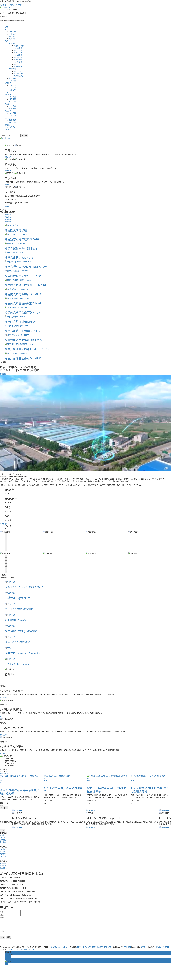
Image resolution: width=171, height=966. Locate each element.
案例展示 (8, 124)
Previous (4, 808)
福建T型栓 (18, 64)
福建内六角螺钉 (19, 73)
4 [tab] (6, 543)
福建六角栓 (18, 50)
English (7, 129)
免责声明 (166, 947)
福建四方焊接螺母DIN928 (20, 322)
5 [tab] (6, 546)
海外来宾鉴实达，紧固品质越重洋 (19, 789)
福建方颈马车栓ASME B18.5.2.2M (26, 267)
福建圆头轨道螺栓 (16, 230)
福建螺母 (12, 78)
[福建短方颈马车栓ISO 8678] (16, 234)
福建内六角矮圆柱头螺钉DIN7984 (25, 285)
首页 (6, 27)
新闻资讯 (8, 94)
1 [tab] (6, 534)
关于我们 (8, 29)
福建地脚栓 (18, 62)
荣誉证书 (12, 85)
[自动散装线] (49, 810)
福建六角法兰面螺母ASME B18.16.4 (27, 349)
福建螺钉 (12, 69)
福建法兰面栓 (19, 45)
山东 (32, 949)
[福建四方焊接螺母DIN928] (15, 316)
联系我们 (8, 118)
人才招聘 (12, 113)
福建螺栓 (12, 43)
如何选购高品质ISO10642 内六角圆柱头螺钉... (106, 789)
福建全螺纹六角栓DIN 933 (21, 248)
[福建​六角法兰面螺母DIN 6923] (16, 353)
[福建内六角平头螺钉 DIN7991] (16, 270)
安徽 (21, 949)
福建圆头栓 (18, 57)
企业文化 (12, 34)
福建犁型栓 (18, 66)
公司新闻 (12, 97)
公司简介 (12, 31)
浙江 (17, 949)
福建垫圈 (12, 80)
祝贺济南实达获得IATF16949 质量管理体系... (63, 789)
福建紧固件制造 (94, 947)
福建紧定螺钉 (19, 76)
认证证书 (12, 87)
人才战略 (12, 115)
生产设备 (12, 106)
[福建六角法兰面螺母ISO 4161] (16, 325)
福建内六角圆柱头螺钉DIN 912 (24, 303)
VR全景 (7, 92)
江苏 (14, 949)
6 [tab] (6, 549)
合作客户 (12, 127)
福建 (25, 949)
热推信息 (3, 4)
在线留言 (12, 122)
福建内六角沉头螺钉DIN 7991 (23, 312)
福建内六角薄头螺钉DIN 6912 (23, 294)
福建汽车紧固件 (82, 947)
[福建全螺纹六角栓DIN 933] (15, 243)
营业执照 (12, 38)
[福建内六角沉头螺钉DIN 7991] (16, 307)
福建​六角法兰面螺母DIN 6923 (23, 358)
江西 (28, 949)
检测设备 (12, 108)
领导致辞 (12, 36)
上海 (10, 949)
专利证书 (12, 90)
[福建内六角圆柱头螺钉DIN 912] (17, 298)
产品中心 (8, 41)
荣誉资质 (8, 83)
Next (2, 830)
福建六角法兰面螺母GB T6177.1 (25, 340)
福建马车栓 (18, 52)
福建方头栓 (18, 48)
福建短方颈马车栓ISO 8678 (22, 239)
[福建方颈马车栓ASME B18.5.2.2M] (18, 261)
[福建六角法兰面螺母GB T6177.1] (17, 334)
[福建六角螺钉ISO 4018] (14, 252)
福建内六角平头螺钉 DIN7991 (23, 276)
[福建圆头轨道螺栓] (12, 225)
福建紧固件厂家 (106, 947)
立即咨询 (3, 697)
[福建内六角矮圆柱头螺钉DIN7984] (18, 280)
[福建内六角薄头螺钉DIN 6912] (16, 289)
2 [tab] (6, 537)
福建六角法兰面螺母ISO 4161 (23, 331)
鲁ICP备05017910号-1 (58, 947)
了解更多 (8, 156)
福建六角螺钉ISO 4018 (19, 257)
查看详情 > (4, 523)
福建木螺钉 (18, 71)
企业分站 (11, 4)
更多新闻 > (4, 773)
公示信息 (12, 101)
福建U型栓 (18, 59)
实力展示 (8, 104)
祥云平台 (144, 947)
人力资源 (8, 111)
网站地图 (19, 4)
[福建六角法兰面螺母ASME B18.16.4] (19, 344)
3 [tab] (6, 540)
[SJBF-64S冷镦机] (122, 810)
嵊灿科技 (159, 947)
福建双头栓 (18, 55)
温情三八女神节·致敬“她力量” (149, 788)
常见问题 (12, 99)
